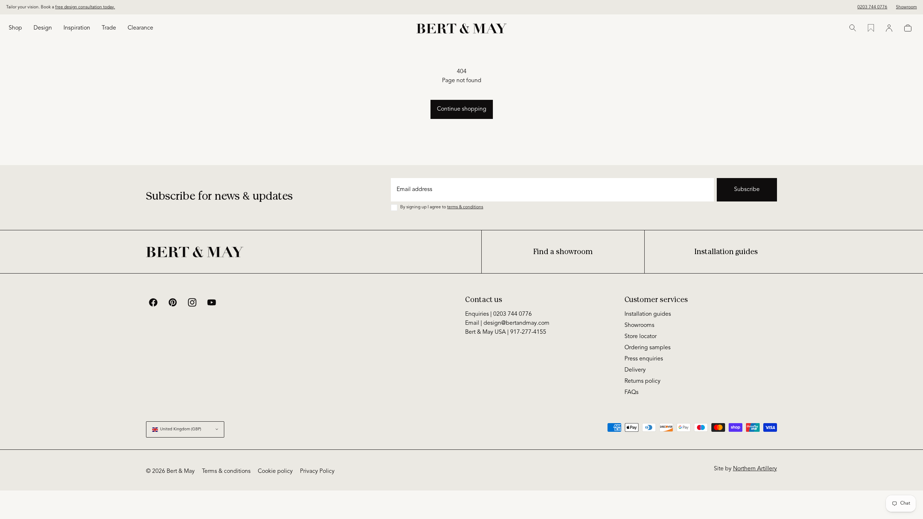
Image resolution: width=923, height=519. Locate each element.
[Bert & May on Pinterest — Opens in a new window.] (172, 302)
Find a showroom (563, 252)
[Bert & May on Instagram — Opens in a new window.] (192, 302)
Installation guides (726, 252)
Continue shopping (461, 109)
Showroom (906, 7)
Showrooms (639, 325)
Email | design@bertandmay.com (507, 323)
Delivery (635, 370)
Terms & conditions (226, 471)
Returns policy (642, 381)
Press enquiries (643, 359)
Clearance (140, 28)
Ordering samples (647, 348)
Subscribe (747, 189)
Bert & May (181, 471)
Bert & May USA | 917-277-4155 (505, 332)
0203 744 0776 (872, 7)
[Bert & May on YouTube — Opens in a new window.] (211, 302)
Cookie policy (275, 471)
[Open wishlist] (871, 28)
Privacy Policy (317, 471)
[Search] (852, 28)
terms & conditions (465, 207)
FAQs (631, 392)
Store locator (640, 337)
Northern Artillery (755, 469)
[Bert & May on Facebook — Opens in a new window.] (153, 302)
